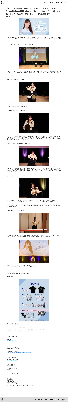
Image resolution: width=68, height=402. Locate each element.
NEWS (45, 2)
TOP (41, 2)
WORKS (51, 2)
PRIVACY (64, 399)
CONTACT (63, 2)
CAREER (57, 2)
